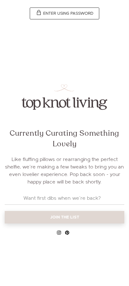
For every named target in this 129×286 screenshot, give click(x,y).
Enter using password (67, 13)
